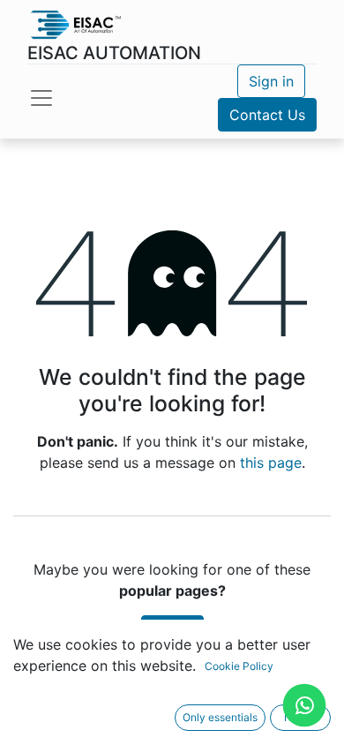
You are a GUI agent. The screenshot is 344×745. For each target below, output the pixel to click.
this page (271, 462)
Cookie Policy (239, 666)
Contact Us (267, 115)
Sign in (271, 81)
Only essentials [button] (220, 717)
